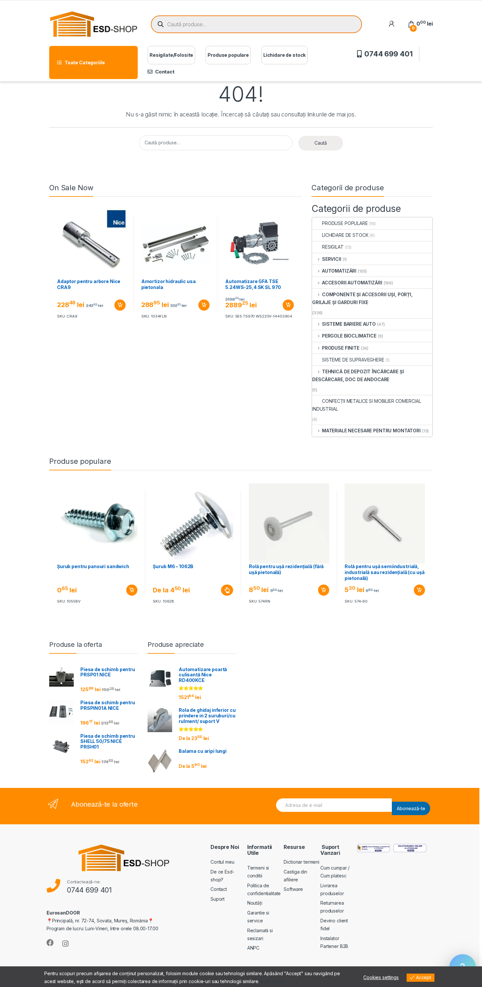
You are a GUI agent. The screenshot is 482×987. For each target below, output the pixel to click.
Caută (320, 143)
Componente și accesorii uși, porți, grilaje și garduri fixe (362, 298)
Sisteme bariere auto (349, 324)
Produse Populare (345, 223)
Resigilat (333, 247)
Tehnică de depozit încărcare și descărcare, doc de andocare (358, 375)
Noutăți (254, 903)
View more (271, 981)
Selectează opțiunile (221, 590)
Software (293, 889)
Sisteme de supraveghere (353, 359)
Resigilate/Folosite (171, 55)
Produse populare (228, 55)
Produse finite (340, 348)
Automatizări (339, 271)
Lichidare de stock (284, 55)
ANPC (253, 948)
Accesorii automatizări (352, 282)
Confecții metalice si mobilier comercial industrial (366, 405)
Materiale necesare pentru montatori (371, 430)
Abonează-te (411, 808)
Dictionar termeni (301, 862)
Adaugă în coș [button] (117, 305)
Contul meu (222, 862)
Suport (218, 899)
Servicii (331, 259)
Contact (164, 72)
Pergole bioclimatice (349, 336)
